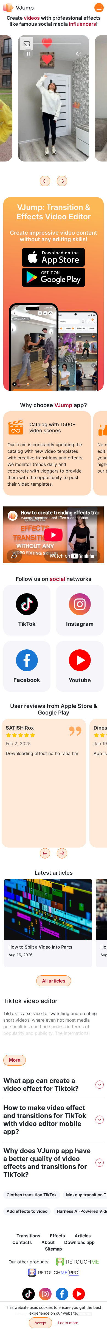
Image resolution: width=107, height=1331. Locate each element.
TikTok (27, 624)
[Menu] (99, 7)
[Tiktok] (29, 1293)
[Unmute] (79, 54)
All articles (53, 981)
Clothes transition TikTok (32, 1194)
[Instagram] (46, 1293)
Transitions (28, 1235)
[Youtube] (78, 1293)
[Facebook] (63, 1293)
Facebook (26, 680)
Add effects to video (27, 1211)
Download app (79, 1242)
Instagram (80, 624)
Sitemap (53, 1249)
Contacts (22, 1242)
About (48, 1242)
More (14, 1060)
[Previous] (45, 181)
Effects (57, 1235)
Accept (40, 1323)
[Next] (62, 181)
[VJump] (18, 7)
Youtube (80, 680)
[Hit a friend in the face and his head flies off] (33, 347)
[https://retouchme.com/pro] (53, 1273)
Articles (83, 1235)
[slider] (53, 43)
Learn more (53, 148)
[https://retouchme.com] (77, 1262)
